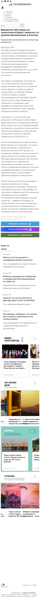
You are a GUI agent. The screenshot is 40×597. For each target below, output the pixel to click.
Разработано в (23, 593)
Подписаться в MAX (18, 229)
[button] (31, 339)
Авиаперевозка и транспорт (11, 219)
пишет (30, 70)
